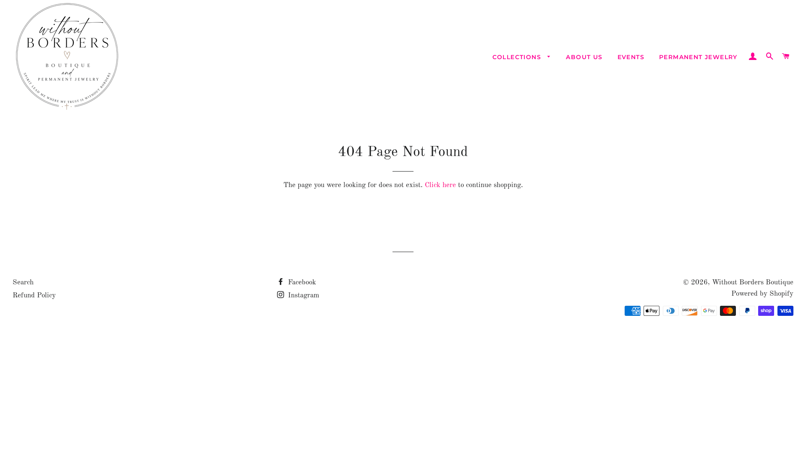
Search (23, 282)
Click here (440, 185)
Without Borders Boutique (752, 282)
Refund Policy (34, 295)
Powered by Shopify (762, 293)
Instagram (302, 295)
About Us (584, 57)
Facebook (301, 282)
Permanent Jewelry (698, 57)
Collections (518, 57)
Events (631, 57)
